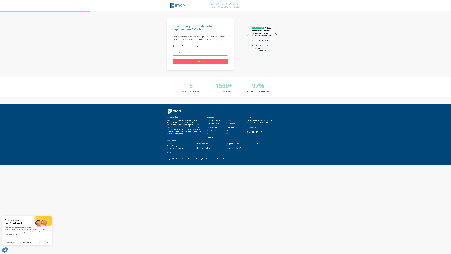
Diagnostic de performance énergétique (180, 146)
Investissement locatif (233, 148)
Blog (227, 130)
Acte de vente (230, 146)
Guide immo (211, 134)
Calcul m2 (170, 144)
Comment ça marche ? (214, 120)
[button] (5, 250)
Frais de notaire (201, 146)
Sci (257, 144)
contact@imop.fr (265, 122)
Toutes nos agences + (176, 153)
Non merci (10, 242)
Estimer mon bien (213, 124)
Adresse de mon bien (183, 52)
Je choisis (27, 242)
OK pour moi (43, 242)
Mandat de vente (202, 144)
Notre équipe (211, 130)
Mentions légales (198, 159)
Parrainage (210, 137)
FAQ (227, 134)
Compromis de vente (233, 144)
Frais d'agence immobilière (176, 148)
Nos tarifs (229, 120)
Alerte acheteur (212, 127)
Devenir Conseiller (232, 127)
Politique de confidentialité (215, 159)
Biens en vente (230, 124)
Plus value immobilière (204, 148)
